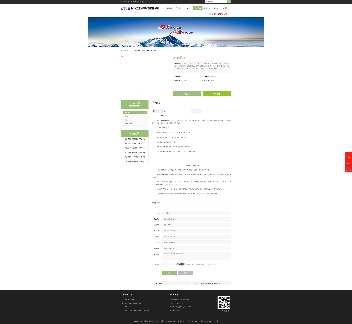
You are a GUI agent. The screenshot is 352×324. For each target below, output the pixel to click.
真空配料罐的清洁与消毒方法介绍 (135, 148)
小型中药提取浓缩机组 (175, 310)
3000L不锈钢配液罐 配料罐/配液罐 (179, 299)
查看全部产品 (128, 123)
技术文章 (207, 8)
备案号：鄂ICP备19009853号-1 (170, 321)
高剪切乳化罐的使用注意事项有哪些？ (136, 152)
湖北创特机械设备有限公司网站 (135, 2)
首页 (130, 50)
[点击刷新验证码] (180, 264)
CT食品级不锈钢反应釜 (176, 303)
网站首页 (170, 8)
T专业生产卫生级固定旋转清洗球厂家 (209, 283)
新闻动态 (188, 8)
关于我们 (179, 8)
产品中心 (136, 50)
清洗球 (127, 116)
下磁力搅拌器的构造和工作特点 (134, 161)
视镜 (126, 120)
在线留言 (216, 8)
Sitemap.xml (195, 321)
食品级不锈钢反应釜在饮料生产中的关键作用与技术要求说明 (136, 157)
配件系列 (142, 50)
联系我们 (226, 8)
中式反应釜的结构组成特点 (133, 143)
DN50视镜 (162, 283)
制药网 (188, 321)
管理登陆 (215, 321)
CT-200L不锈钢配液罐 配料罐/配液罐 (180, 307)
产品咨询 (186, 94)
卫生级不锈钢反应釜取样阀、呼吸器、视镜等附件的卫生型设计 (136, 139)
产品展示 (198, 8)
